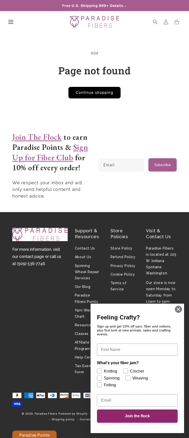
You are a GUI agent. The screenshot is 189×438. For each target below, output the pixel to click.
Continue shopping (94, 92)
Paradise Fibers (46, 413)
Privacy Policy (123, 266)
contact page (31, 256)
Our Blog (83, 287)
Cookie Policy (122, 274)
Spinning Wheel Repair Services (87, 272)
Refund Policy (123, 257)
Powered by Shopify (73, 413)
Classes (82, 334)
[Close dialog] (178, 309)
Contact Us (85, 248)
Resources (84, 325)
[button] (11, 22)
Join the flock (137, 416)
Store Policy (121, 248)
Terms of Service (118, 286)
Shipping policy (63, 419)
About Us (83, 257)
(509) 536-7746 (31, 263)
